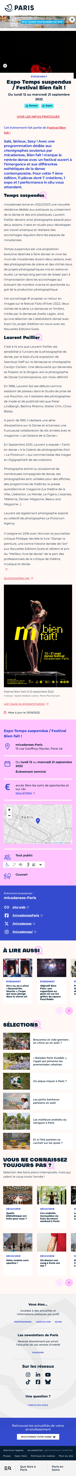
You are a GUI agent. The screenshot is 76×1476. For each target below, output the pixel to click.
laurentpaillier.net (17, 578)
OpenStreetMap (58, 843)
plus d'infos (24, 793)
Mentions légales (14, 1450)
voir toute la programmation (24, 704)
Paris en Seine (57, 1468)
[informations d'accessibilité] (24, 864)
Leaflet (41, 843)
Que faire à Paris (28, 1468)
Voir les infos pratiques (38, 116)
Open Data (21, 1456)
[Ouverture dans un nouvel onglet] (5, 569)
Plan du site (66, 1456)
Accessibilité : (50, 1450)
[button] (38, 821)
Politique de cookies (43, 1456)
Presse (7, 1456)
